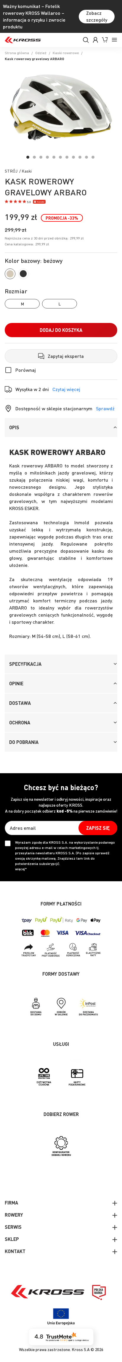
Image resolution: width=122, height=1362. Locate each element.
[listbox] (61, 303)
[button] (18, 202)
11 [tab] (93, 157)
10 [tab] (86, 157)
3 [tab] (40, 157)
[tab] (61, 427)
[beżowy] (10, 274)
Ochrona (19, 722)
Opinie (16, 683)
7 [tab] (66, 157)
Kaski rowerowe (66, 53)
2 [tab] (34, 157)
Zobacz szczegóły (96, 16)
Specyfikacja (25, 664)
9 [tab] (79, 157)
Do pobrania (23, 742)
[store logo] (23, 40)
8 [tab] (73, 157)
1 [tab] (27, 157)
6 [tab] (60, 157)
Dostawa (20, 703)
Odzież (40, 53)
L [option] (59, 303)
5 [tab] (53, 157)
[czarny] (23, 274)
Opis (14, 427)
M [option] (22, 303)
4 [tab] (47, 157)
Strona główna (17, 53)
